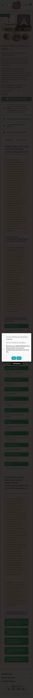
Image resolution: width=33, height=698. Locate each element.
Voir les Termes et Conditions (16, 343)
